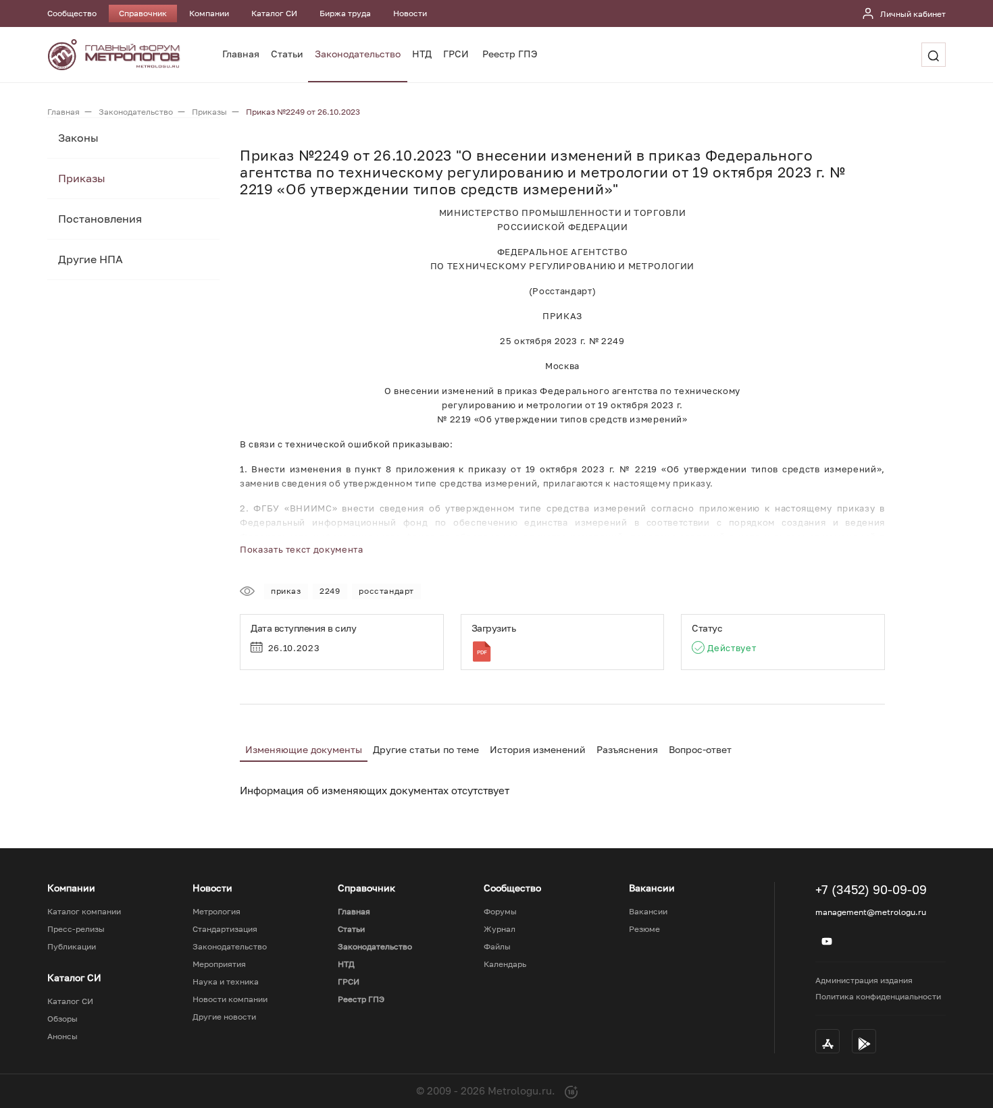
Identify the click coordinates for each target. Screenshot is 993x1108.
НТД (422, 53)
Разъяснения (627, 749)
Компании (209, 13)
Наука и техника (226, 982)
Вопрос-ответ (700, 749)
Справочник (143, 13)
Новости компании (230, 999)
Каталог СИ (274, 13)
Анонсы (62, 1036)
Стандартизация (225, 929)
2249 (330, 591)
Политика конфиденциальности (878, 996)
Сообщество (72, 13)
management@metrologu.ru (870, 912)
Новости (410, 13)
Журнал (499, 929)
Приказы (81, 178)
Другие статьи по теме (426, 749)
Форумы (500, 911)
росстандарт (386, 591)
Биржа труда (345, 13)
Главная (240, 53)
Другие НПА (90, 259)
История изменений (538, 749)
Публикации (71, 946)
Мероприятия (219, 964)
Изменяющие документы (303, 749)
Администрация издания (864, 980)
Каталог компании (84, 911)
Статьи (287, 53)
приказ (286, 591)
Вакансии (648, 911)
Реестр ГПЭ (510, 53)
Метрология (216, 911)
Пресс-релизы (76, 929)
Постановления (100, 218)
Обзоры (62, 1019)
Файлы (497, 946)
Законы (78, 137)
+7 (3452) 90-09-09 (871, 889)
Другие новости (224, 1017)
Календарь (505, 964)
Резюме (644, 929)
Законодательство (358, 53)
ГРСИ (456, 53)
